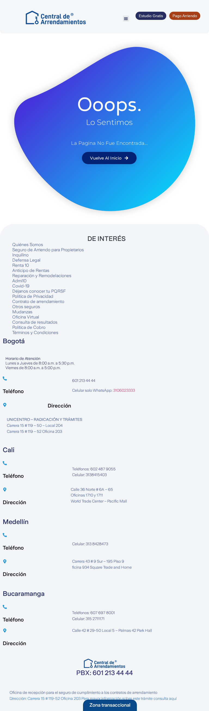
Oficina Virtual (25, 317)
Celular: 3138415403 (89, 475)
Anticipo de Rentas (30, 270)
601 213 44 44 (83, 380)
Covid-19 (20, 286)
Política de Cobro (28, 327)
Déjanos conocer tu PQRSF (39, 291)
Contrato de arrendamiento (38, 301)
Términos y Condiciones (35, 332)
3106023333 (124, 390)
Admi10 (19, 280)
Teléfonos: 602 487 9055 (94, 469)
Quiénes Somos (27, 244)
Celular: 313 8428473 (90, 544)
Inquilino (20, 255)
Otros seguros (26, 306)
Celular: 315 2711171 (88, 619)
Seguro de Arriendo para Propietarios (48, 249)
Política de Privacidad (32, 296)
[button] (126, 19)
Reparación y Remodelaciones (41, 275)
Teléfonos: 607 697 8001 (93, 613)
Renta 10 (20, 265)
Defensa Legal (26, 260)
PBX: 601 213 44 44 (104, 672)
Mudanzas (22, 311)
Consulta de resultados (34, 322)
